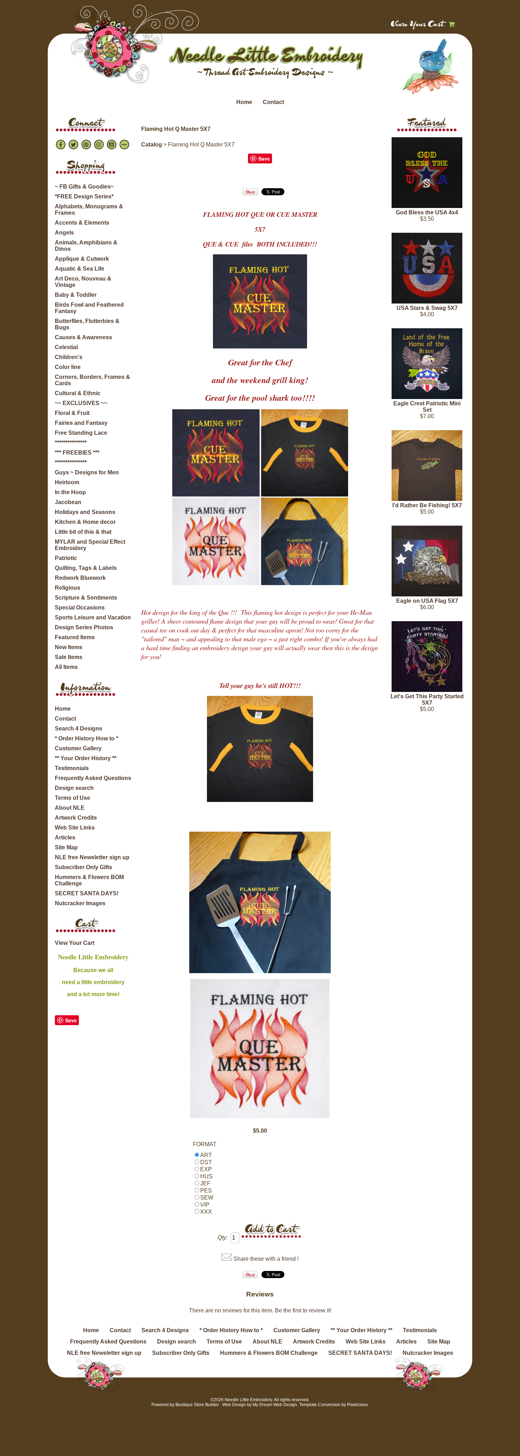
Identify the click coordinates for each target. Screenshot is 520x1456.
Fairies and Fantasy (81, 423)
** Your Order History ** (85, 758)
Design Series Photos (84, 627)
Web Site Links (75, 828)
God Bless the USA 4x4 (427, 212)
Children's (68, 357)
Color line (68, 367)
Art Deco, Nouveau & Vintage (83, 282)
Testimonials (72, 768)
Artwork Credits (76, 818)
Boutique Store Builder (197, 1404)
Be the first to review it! (303, 1310)
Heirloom (67, 482)
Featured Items (75, 637)
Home (244, 102)
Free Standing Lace (81, 433)
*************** (71, 443)
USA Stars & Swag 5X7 (427, 308)
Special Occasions (80, 608)
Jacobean (68, 502)
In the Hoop (70, 492)
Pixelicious (357, 1404)
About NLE (70, 808)
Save (71, 1020)
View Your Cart (418, 24)
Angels (64, 233)
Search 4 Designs (78, 729)
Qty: (222, 1238)
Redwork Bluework (80, 578)
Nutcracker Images (80, 903)
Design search (74, 788)
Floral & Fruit (72, 413)
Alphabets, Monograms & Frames (89, 209)
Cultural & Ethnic (77, 393)
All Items (66, 667)
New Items (68, 647)
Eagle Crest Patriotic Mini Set (427, 406)
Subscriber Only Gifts (83, 867)
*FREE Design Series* (84, 196)
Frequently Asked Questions (93, 778)
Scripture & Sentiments (86, 598)
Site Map (66, 847)
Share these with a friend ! (266, 1259)
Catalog (151, 144)
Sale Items (68, 657)
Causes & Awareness (83, 337)
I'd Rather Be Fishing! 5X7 (427, 505)
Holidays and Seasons (85, 512)
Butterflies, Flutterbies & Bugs (87, 324)
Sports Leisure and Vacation (93, 617)
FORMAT (204, 1144)
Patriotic (66, 558)
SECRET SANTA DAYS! (87, 893)
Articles (65, 837)
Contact (273, 102)
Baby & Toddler (76, 295)
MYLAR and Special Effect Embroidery (90, 545)
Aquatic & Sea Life (79, 269)
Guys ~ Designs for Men (87, 472)
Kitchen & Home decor (85, 522)
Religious (67, 588)
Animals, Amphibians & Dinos (86, 245)
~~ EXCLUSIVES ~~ (81, 403)
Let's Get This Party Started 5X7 (427, 699)
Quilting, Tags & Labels (86, 568)
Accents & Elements (82, 223)
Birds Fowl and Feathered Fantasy (89, 308)
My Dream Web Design (275, 1404)
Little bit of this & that (83, 532)
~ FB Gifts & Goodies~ (84, 187)
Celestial (66, 347)
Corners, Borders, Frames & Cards (92, 380)
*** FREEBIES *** (77, 453)
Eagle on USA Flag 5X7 (427, 601)
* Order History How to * (86, 738)
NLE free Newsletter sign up (92, 857)
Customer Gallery (78, 748)
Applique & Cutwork (82, 259)
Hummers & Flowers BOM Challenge (89, 880)
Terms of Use (72, 798)
